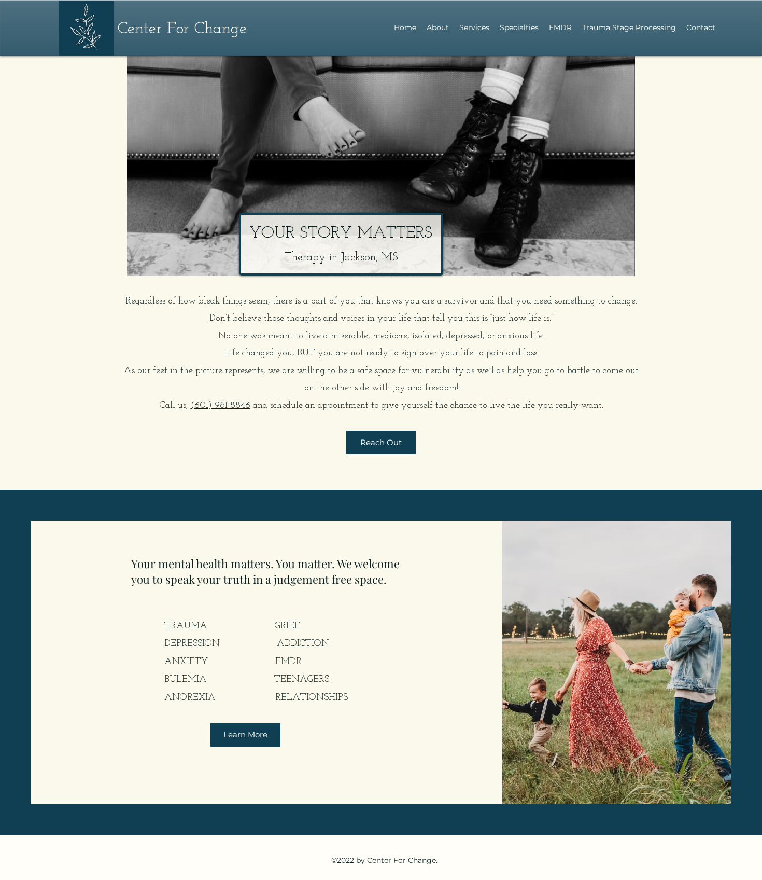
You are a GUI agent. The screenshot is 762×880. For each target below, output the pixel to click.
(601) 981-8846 (220, 405)
